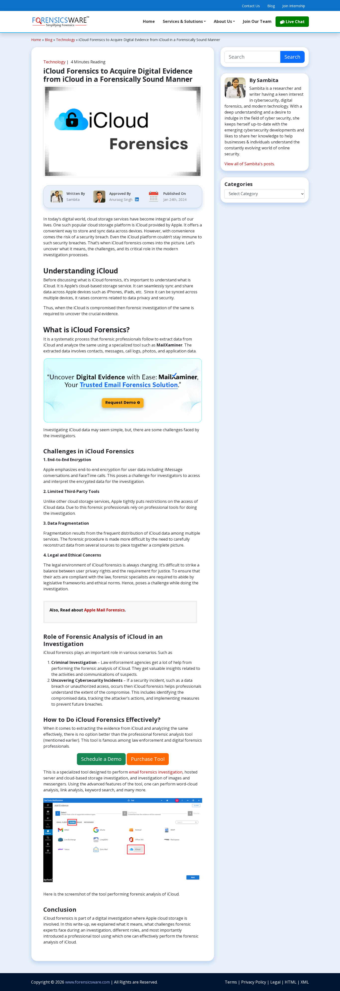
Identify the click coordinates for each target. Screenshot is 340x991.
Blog (271, 5)
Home (149, 21)
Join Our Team (257, 21)
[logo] (61, 21)
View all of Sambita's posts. (250, 164)
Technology (54, 62)
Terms (231, 982)
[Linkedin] (136, 199)
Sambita (73, 199)
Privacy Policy (254, 982)
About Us (223, 21)
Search (292, 56)
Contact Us (251, 5)
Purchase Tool (148, 759)
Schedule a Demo (101, 759)
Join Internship (293, 5)
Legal (276, 982)
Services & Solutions (183, 21)
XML (305, 982)
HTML (291, 982)
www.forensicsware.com (87, 982)
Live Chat (295, 21)
